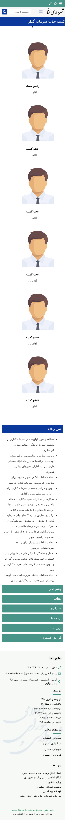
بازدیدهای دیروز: (52, 704)
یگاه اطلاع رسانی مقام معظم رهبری (40, 773)
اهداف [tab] (57, 598)
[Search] (4, 11)
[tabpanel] (32, 510)
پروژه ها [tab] (56, 627)
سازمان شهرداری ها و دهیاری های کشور (40, 795)
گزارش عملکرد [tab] (52, 637)
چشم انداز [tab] (55, 588)
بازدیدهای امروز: (53, 699)
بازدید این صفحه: (52, 722)
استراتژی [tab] (55, 608)
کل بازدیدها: (54, 718)
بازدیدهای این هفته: (50, 709)
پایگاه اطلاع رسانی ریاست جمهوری (42, 777)
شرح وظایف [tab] (53, 428)
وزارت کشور (54, 782)
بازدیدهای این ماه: (51, 713)
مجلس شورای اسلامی (49, 786)
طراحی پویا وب (44, 813)
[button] (41, 12)
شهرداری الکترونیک (23, 813)
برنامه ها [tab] (56, 618)
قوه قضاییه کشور (52, 791)
